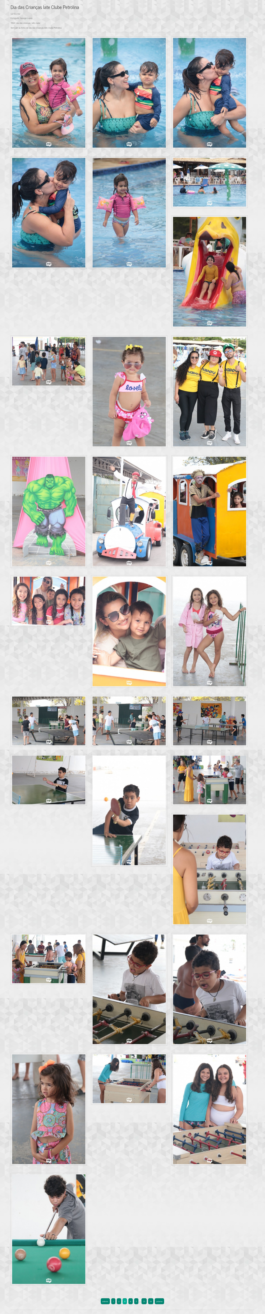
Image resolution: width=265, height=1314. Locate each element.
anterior (105, 1301)
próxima (159, 1301)
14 (151, 1301)
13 (144, 1301)
